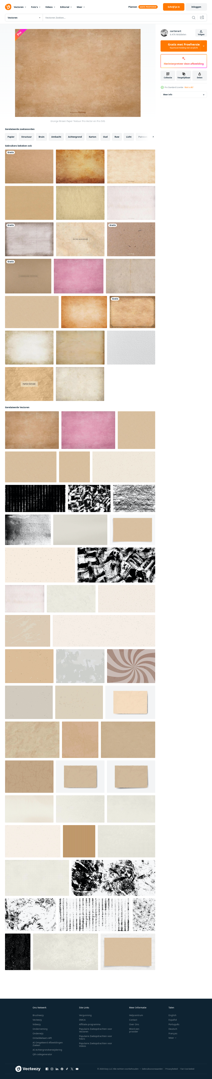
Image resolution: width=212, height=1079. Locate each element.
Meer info (167, 94)
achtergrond (75, 136)
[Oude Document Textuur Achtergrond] (29, 239)
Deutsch (173, 1028)
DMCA (82, 1019)
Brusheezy (38, 1015)
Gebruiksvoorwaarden (152, 1068)
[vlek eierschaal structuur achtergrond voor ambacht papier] (126, 598)
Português (174, 1024)
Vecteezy (37, 1019)
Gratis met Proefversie (184, 46)
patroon (142, 136)
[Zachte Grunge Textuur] (29, 348)
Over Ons (134, 1024)
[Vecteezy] (8, 7)
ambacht (56, 136)
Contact (133, 1019)
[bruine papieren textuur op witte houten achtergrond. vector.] (128, 952)
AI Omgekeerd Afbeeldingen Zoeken (48, 1044)
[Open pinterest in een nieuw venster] (62, 1069)
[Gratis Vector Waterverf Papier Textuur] (131, 348)
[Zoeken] (194, 17)
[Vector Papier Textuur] (29, 166)
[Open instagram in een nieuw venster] (52, 1069)
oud (105, 136)
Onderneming (40, 1028)
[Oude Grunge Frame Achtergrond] (132, 312)
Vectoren (19, 6)
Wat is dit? (189, 87)
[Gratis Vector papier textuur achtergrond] (29, 384)
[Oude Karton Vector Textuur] (130, 276)
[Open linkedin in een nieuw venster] (57, 1069)
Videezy (37, 1024)
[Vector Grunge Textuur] (131, 166)
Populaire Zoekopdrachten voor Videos (95, 1044)
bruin (41, 136)
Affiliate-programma (89, 1024)
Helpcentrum (136, 1015)
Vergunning (85, 1015)
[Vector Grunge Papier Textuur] (131, 239)
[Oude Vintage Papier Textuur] (80, 166)
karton (92, 136)
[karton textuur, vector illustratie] (79, 841)
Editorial (64, 6)
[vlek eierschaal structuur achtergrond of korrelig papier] (40, 565)
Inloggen (196, 6)
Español (173, 1019)
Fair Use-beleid (187, 1068)
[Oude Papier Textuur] (80, 203)
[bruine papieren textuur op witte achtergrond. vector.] (132, 530)
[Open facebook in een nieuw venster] (47, 1069)
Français (173, 1033)
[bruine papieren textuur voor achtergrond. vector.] (32, 312)
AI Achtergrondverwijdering (47, 1049)
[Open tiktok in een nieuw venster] (67, 1069)
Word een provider (134, 1030)
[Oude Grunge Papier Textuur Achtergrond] (80, 384)
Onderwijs (38, 1033)
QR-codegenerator (42, 1054)
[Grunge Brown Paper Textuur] (32, 430)
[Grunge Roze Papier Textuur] (78, 276)
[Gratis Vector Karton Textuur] (80, 239)
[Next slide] (150, 137)
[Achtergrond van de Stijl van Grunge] (84, 312)
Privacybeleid (171, 1068)
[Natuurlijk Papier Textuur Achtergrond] (131, 203)
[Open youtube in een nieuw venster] (77, 1069)
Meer (79, 6)
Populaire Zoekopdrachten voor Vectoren (95, 1030)
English (172, 1015)
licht (128, 136)
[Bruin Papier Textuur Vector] (29, 203)
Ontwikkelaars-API (42, 1037)
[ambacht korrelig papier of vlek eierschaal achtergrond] (123, 466)
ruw (117, 136)
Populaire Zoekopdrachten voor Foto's (95, 1037)
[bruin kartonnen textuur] (28, 276)
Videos (49, 6)
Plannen (132, 6)
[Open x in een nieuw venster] (72, 1069)
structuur (26, 136)
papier (11, 136)
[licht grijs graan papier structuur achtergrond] (104, 631)
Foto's (34, 6)
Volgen (201, 34)
